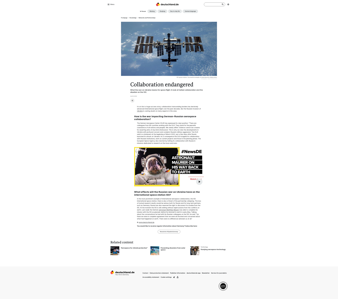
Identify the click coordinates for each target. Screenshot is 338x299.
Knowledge (133, 18)
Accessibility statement (151, 277)
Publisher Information (177, 273)
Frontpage (124, 18)
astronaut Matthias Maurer (169, 210)
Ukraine (140, 111)
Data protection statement (159, 273)
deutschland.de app (194, 273)
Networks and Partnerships (147, 18)
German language (190, 11)
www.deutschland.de (146, 222)
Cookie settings (166, 277)
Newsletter (206, 273)
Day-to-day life (175, 11)
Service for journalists (219, 273)
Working (152, 11)
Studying (162, 11)
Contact (145, 273)
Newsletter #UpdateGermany (169, 231)
